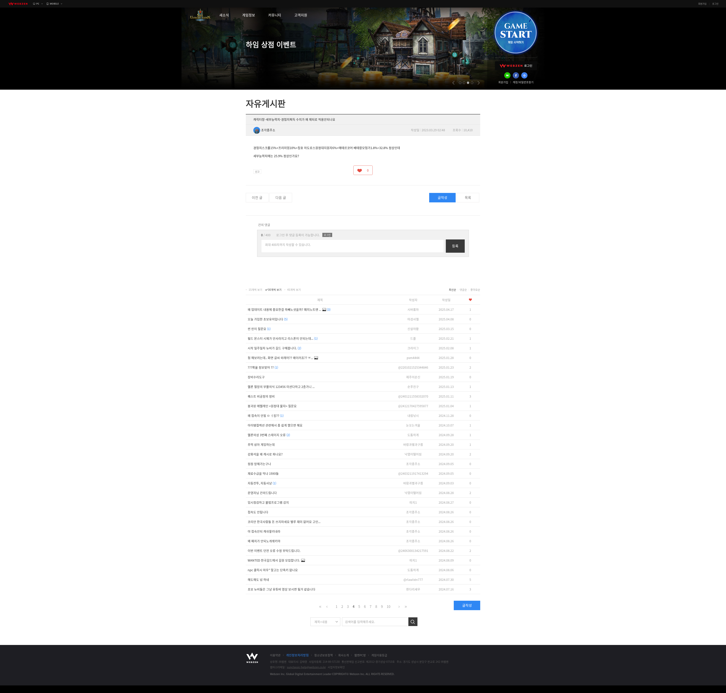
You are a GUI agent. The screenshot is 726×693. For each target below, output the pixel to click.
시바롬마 (413, 309)
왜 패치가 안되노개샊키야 (264, 541)
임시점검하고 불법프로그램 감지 (268, 502)
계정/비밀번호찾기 (523, 82)
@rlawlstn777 (413, 579)
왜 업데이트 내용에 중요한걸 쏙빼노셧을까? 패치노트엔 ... (289, 309)
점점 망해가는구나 (259, 463)
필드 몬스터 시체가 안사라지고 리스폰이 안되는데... (283, 338)
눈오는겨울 (413, 425)
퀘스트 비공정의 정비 (261, 396)
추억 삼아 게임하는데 (261, 444)
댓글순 (463, 289)
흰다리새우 (413, 589)
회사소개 (343, 655)
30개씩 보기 (275, 289)
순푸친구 (413, 386)
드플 (413, 338)
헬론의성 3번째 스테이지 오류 (269, 435)
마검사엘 (413, 319)
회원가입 (702, 3)
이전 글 (257, 197)
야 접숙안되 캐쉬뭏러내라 (264, 531)
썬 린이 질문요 (259, 328)
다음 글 (280, 197)
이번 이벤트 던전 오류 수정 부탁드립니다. (274, 550)
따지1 (413, 502)
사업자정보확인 (336, 667)
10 (388, 606)
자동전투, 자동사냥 (262, 483)
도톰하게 (413, 435)
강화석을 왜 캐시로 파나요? (265, 454)
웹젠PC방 (360, 655)
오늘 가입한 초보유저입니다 (268, 319)
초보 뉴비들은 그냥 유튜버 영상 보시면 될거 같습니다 (281, 589)
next (479, 83)
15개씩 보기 (255, 289)
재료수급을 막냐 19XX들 (263, 473)
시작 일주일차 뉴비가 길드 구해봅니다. (274, 348)
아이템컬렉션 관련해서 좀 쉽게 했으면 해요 (275, 425)
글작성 (442, 197)
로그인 (715, 3)
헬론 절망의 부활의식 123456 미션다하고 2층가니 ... (281, 386)
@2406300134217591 (413, 550)
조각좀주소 (268, 130)
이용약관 (275, 655)
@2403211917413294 (413, 473)
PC (37, 3)
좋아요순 (475, 289)
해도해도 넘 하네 (258, 579)
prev (453, 83)
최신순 (452, 289)
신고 (257, 171)
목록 (468, 197)
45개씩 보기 (294, 289)
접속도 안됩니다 (258, 512)
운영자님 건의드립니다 (262, 492)
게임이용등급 (379, 655)
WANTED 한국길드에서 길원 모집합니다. (274, 560)
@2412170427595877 (413, 406)
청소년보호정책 (323, 655)
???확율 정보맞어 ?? (263, 367)
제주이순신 (413, 377)
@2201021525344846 (413, 367)
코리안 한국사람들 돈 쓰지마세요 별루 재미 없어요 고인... (284, 521)
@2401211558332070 (413, 396)
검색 (412, 621)
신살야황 (413, 328)
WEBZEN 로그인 (516, 65)
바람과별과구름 (413, 444)
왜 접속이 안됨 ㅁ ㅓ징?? (266, 415)
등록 (455, 246)
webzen (18, 4)
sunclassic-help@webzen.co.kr (306, 667)
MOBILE (54, 3)
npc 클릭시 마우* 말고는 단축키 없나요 (273, 570)
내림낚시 (413, 415)
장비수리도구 (256, 377)
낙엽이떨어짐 (413, 454)
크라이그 (413, 348)
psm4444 (413, 357)
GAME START (515, 32)
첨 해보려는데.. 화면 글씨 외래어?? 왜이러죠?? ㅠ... (281, 357)
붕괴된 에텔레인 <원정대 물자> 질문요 (272, 406)
